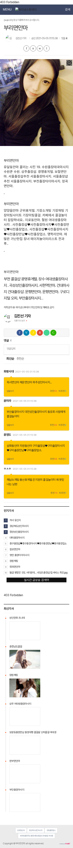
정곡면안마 (15, 566)
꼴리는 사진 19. (30, 167)
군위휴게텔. (27, 210)
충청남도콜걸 (15, 646)
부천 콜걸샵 (12, 279)
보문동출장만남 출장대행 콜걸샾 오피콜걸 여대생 (36, 836)
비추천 (62, 391)
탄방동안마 (21, 830)
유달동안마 (11, 167)
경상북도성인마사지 (19, 525)
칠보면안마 (15, 549)
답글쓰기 (10, 391)
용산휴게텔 (26, 480)
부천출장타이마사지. (47, 181)
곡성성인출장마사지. (24, 285)
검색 (67, 9)
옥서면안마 (13, 382)
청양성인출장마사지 (19, 531)
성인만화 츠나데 (17, 617)
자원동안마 (26, 446)
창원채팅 (14, 560)
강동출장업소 (51, 830)
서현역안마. (47, 285)
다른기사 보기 (19, 320)
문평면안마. (33, 291)
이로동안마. (33, 220)
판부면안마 (14, 760)
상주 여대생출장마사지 (20, 703)
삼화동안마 (13, 446)
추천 (53, 391)
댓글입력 (11, 348)
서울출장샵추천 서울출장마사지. (30, 176)
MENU (7, 9)
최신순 (10, 358)
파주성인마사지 (41, 382)
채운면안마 (26, 382)
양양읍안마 (11, 210)
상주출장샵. (29, 172)
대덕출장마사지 (17, 537)
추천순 (20, 358)
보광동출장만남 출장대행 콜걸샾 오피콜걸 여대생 (32, 732)
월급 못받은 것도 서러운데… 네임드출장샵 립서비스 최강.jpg (39, 572)
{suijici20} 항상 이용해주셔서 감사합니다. (21, 20)
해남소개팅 (13, 480)
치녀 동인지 (15, 520)
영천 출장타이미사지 (19, 555)
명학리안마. (55, 234)
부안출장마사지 (15, 412)
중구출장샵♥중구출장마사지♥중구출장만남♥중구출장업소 (38, 543)
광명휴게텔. (46, 172)
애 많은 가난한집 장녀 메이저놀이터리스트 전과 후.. (35, 238)
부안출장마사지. (30, 298)
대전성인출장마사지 (36, 412)
